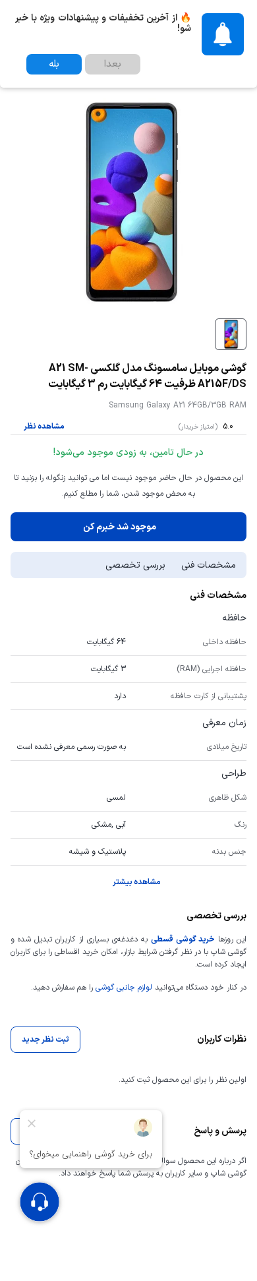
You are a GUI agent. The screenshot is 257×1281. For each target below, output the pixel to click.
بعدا (112, 64)
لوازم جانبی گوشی (124, 988)
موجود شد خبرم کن (119, 527)
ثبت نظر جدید (45, 1040)
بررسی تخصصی (135, 565)
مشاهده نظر (44, 426)
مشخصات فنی (208, 565)
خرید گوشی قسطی (182, 939)
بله (54, 64)
